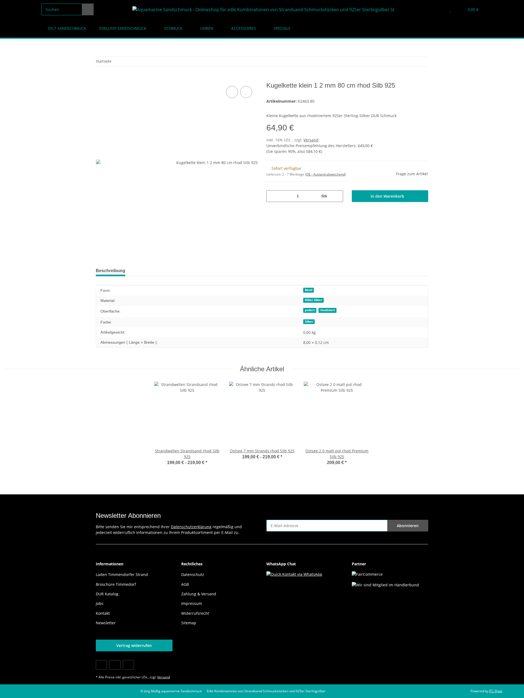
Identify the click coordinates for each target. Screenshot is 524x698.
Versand (310, 139)
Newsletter (106, 622)
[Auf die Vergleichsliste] (232, 92)
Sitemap (188, 622)
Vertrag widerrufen (134, 645)
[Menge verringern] (272, 196)
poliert (310, 310)
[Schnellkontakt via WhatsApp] (294, 573)
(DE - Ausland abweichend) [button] (325, 174)
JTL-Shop (495, 691)
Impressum (191, 603)
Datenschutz (192, 574)
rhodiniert (327, 310)
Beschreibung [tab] (110, 270)
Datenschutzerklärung (191, 526)
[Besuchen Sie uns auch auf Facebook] (101, 665)
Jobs (99, 603)
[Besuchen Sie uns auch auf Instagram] (128, 665)
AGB (185, 584)
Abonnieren (408, 525)
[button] (439, 9)
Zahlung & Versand (198, 593)
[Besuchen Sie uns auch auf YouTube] (114, 665)
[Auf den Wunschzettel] (246, 92)
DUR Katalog (107, 593)
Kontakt (103, 613)
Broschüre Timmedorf (116, 584)
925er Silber (313, 300)
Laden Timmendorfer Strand (122, 574)
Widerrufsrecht (195, 613)
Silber (309, 321)
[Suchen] (88, 9)
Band (308, 290)
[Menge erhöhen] (337, 196)
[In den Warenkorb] (100, 79)
